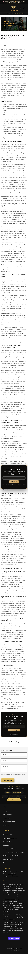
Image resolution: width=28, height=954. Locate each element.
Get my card (14, 481)
